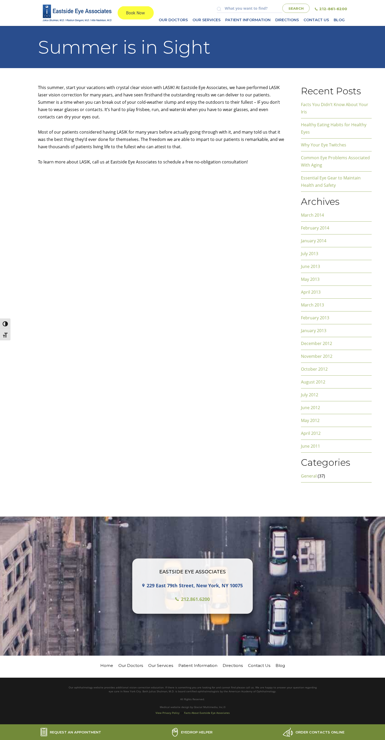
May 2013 (310, 279)
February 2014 (315, 228)
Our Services (206, 20)
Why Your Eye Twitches (323, 145)
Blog (339, 20)
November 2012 (316, 356)
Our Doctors (173, 20)
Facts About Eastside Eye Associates (207, 713)
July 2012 (309, 395)
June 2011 (310, 446)
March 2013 (312, 305)
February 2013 (315, 318)
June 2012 (310, 407)
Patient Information (248, 20)
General (309, 476)
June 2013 (310, 266)
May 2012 (310, 420)
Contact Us (316, 20)
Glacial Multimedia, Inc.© (210, 707)
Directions (287, 20)
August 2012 (313, 382)
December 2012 (316, 343)
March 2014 (312, 215)
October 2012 (314, 369)
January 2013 (313, 330)
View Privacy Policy (167, 713)
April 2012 (311, 433)
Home (106, 665)
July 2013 (309, 253)
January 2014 (313, 241)
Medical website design (175, 707)
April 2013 (311, 292)
